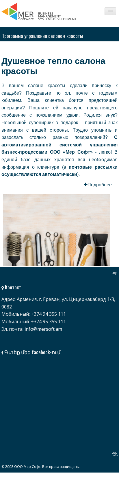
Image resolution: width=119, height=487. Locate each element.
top (115, 272)
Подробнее (100, 184)
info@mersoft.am (43, 329)
